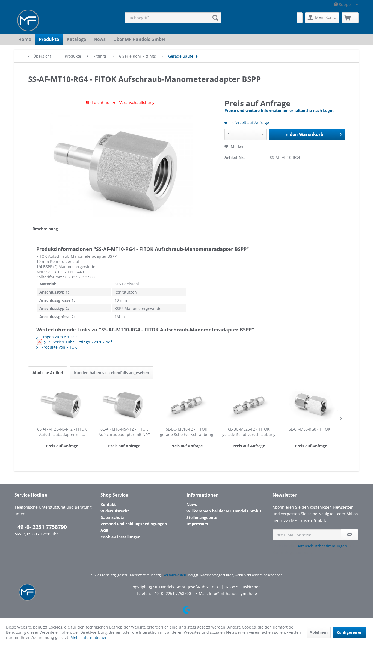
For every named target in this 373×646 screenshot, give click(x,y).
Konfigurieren (349, 632)
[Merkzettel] (300, 17)
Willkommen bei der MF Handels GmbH (224, 511)
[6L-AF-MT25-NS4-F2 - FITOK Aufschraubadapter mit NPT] (62, 405)
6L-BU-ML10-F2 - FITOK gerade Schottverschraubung (186, 431)
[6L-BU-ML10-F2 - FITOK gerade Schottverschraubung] (186, 405)
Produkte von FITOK (58, 347)
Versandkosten (174, 575)
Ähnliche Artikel (47, 372)
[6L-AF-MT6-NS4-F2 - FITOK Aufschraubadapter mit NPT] (124, 405)
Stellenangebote (202, 517)
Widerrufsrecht (114, 511)
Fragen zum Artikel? (58, 336)
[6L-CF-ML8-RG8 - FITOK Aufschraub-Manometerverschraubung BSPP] (311, 405)
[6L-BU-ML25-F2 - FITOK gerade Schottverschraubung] (249, 405)
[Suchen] (215, 17)
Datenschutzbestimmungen (321, 546)
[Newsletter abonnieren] (349, 534)
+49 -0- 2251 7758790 (40, 527)
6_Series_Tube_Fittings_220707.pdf (80, 342)
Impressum (197, 523)
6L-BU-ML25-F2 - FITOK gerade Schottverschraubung (249, 431)
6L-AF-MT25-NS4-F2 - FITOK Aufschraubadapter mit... (62, 431)
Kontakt (108, 504)
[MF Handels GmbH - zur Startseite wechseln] (28, 20)
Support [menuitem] (346, 4)
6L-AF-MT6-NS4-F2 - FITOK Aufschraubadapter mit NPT (124, 431)
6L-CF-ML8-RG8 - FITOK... (311, 429)
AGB (104, 530)
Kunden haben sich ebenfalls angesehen (111, 372)
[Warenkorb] (350, 17)
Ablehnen (319, 632)
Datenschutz (112, 517)
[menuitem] (173, 17)
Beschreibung (45, 228)
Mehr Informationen (89, 637)
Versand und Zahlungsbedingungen (133, 523)
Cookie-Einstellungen (120, 537)
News (192, 504)
